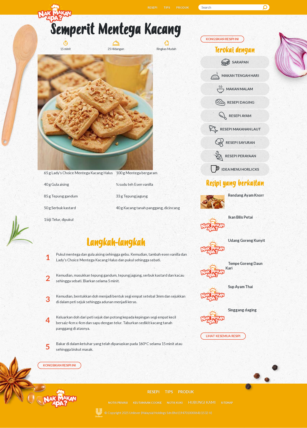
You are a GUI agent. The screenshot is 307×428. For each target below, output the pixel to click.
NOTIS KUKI (175, 402)
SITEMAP (227, 402)
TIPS (167, 7)
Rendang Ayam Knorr (246, 195)
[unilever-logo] (99, 412)
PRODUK (182, 7)
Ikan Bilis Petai (240, 217)
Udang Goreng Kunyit (246, 240)
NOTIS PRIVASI (118, 402)
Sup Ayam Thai (240, 286)
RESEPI (152, 7)
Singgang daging (242, 310)
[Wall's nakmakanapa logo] (55, 12)
